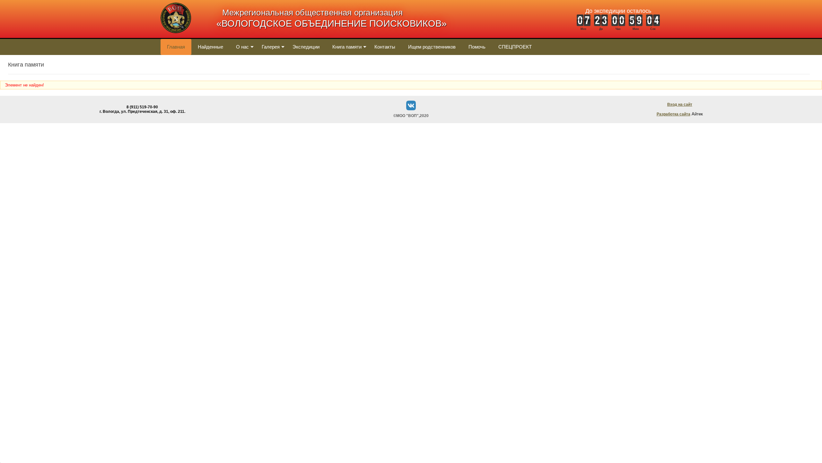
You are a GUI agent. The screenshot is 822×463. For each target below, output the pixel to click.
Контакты (384, 47)
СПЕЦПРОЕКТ (515, 47)
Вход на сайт (679, 104)
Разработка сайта (673, 114)
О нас (242, 47)
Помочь (476, 47)
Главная (176, 47)
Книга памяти (347, 47)
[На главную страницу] (176, 36)
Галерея (271, 47)
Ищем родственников (432, 47)
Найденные (210, 47)
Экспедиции (306, 47)
